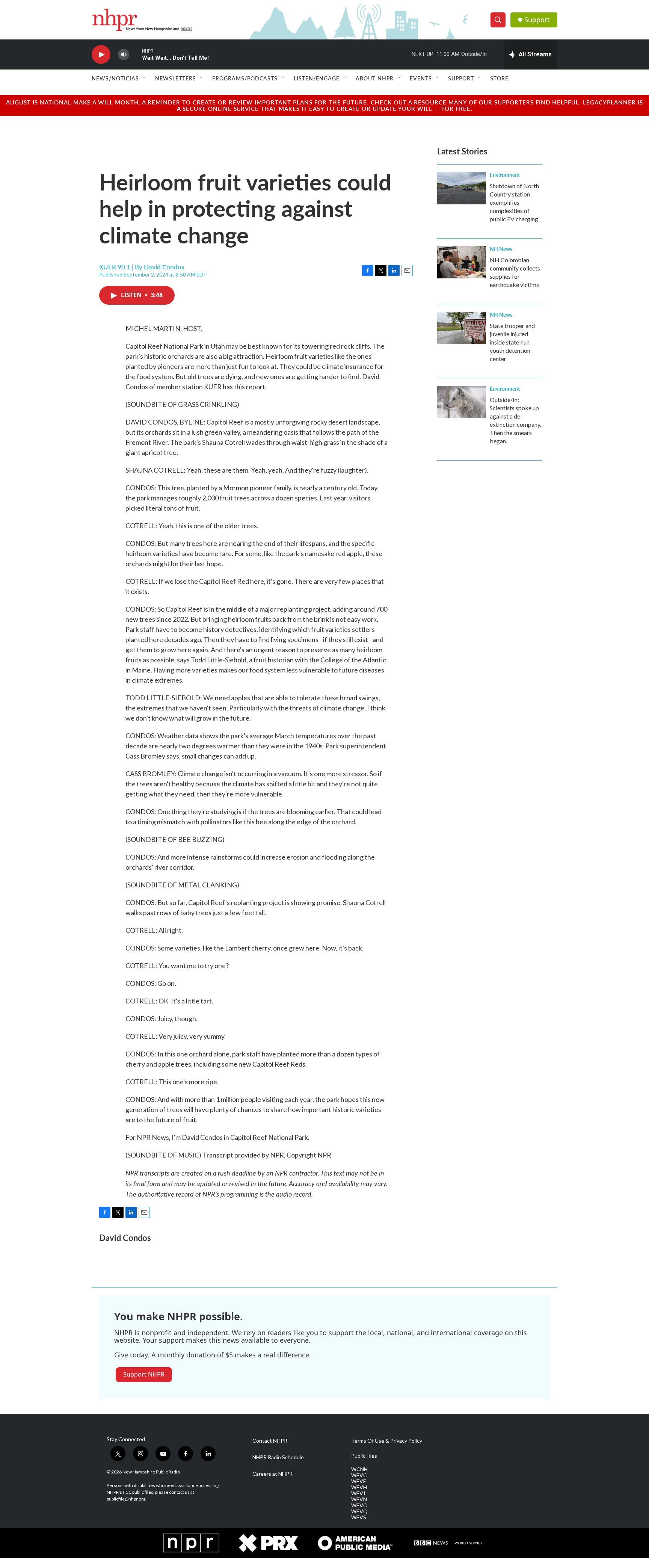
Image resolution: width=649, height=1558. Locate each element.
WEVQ (359, 1511)
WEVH (359, 1487)
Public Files (364, 1456)
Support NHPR (144, 1374)
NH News (501, 248)
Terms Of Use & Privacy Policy (386, 1441)
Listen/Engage (317, 78)
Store (499, 78)
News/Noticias (115, 78)
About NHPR (375, 78)
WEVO (359, 1505)
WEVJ (358, 1493)
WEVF (358, 1481)
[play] (101, 54)
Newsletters (175, 78)
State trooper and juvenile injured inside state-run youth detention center (512, 342)
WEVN (359, 1499)
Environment (505, 174)
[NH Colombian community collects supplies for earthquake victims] (461, 262)
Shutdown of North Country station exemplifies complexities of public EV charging (514, 202)
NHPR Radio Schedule (278, 1457)
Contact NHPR (269, 1441)
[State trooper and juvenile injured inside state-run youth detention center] (461, 328)
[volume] (123, 54)
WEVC (359, 1475)
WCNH (359, 1469)
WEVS (358, 1517)
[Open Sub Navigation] (145, 78)
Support (537, 20)
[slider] (135, 54)
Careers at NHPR (272, 1474)
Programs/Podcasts (245, 78)
